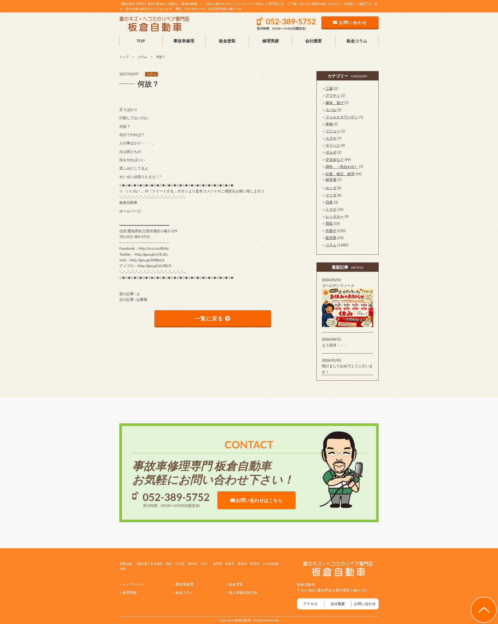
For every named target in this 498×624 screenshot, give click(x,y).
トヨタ (331, 209)
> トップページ (131, 584)
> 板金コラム (182, 592)
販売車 (331, 237)
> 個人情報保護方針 (242, 592)
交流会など (335, 159)
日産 (329, 202)
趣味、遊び (335, 102)
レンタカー (335, 216)
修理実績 (270, 40)
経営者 (331, 179)
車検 (329, 124)
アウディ (333, 95)
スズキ (331, 138)
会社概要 (313, 40)
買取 (329, 223)
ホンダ (331, 188)
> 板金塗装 (234, 584)
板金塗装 (227, 40)
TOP (141, 40)
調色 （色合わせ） (342, 166)
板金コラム (357, 40)
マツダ (331, 195)
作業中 (331, 230)
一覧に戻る (210, 318)
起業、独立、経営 (340, 174)
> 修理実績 (128, 592)
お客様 (141, 299)
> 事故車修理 (182, 584)
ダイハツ (333, 145)
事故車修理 (184, 40)
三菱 (329, 88)
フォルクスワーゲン (342, 117)
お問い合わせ (365, 603)
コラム (151, 74)
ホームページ (130, 211)
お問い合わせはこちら (258, 500)
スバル (331, 109)
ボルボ (331, 152)
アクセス (310, 603)
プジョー (333, 131)
